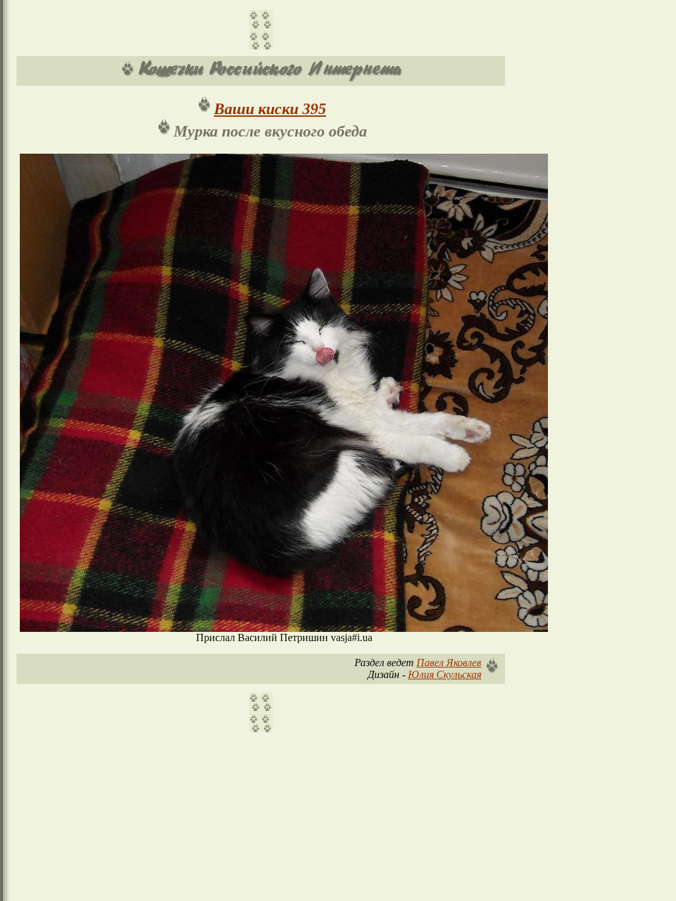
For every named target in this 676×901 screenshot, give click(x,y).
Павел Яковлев (449, 662)
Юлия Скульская (444, 674)
